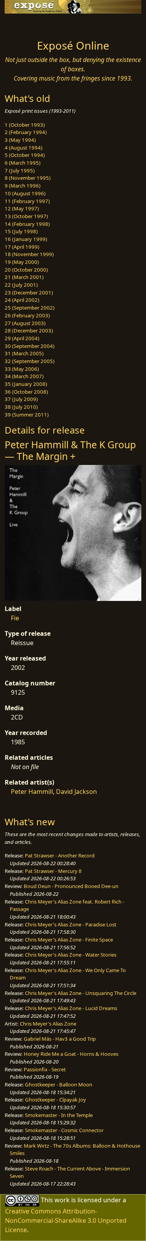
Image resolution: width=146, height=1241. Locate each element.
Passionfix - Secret (45, 1069)
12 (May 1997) (22, 208)
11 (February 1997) (27, 201)
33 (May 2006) (22, 368)
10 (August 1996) (25, 193)
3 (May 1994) (20, 139)
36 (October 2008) (26, 391)
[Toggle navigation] (25, 24)
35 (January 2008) (26, 383)
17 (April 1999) (22, 246)
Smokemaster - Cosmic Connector (64, 1130)
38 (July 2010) (21, 406)
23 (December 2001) (29, 292)
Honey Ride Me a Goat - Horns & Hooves (71, 1053)
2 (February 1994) (26, 132)
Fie (15, 618)
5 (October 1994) (25, 154)
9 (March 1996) (22, 185)
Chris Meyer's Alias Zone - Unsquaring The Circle (80, 993)
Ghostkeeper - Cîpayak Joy (55, 1099)
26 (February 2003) (27, 315)
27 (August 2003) (25, 323)
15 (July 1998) (21, 231)
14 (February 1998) (27, 223)
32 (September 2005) (30, 361)
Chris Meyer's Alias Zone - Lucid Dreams (71, 1008)
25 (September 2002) (30, 307)
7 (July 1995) (20, 170)
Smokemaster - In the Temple (59, 1115)
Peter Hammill (32, 791)
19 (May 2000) (22, 261)
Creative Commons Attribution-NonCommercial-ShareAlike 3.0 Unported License (66, 1220)
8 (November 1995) (28, 177)
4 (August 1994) (23, 147)
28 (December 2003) (29, 330)
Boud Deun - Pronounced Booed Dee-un (71, 886)
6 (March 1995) (22, 162)
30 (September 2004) (30, 346)
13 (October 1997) (26, 216)
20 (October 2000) (26, 269)
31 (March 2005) (24, 353)
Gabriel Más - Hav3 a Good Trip (60, 1038)
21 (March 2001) (24, 277)
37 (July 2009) (21, 399)
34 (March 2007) (24, 376)
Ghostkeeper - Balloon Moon (58, 1084)
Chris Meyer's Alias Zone (48, 1023)
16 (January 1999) (26, 239)
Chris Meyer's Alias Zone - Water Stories (70, 954)
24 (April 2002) (22, 299)
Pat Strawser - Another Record (60, 855)
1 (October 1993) (25, 124)
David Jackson (76, 791)
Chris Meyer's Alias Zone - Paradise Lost (70, 924)
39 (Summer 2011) (27, 414)
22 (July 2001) (21, 284)
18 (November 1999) (29, 254)
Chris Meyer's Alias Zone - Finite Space (69, 939)
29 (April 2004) (22, 338)
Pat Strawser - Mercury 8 (53, 870)
